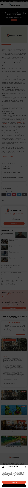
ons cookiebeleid (15, 478)
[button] (25, 467)
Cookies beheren (14, 485)
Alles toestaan (14, 482)
